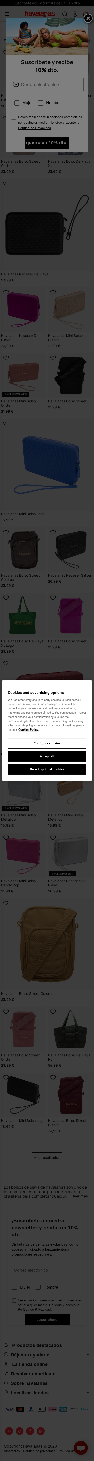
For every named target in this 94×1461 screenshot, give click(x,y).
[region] (46, 730)
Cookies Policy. (28, 729)
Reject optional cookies (47, 769)
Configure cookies (47, 743)
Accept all (47, 756)
